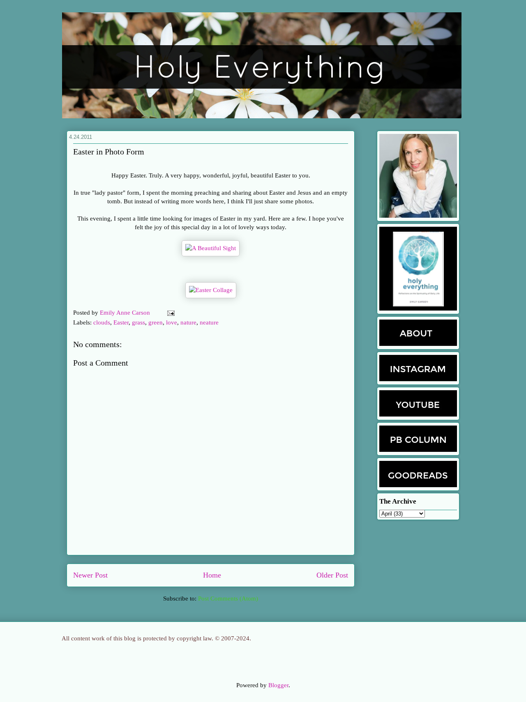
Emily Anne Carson (126, 312)
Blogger (278, 685)
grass (138, 322)
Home (212, 575)
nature (188, 322)
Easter (121, 322)
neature (209, 322)
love (171, 322)
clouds (101, 322)
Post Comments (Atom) (228, 598)
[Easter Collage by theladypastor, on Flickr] (210, 290)
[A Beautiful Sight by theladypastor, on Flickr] (211, 248)
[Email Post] (169, 312)
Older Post (332, 575)
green (155, 322)
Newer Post (90, 575)
